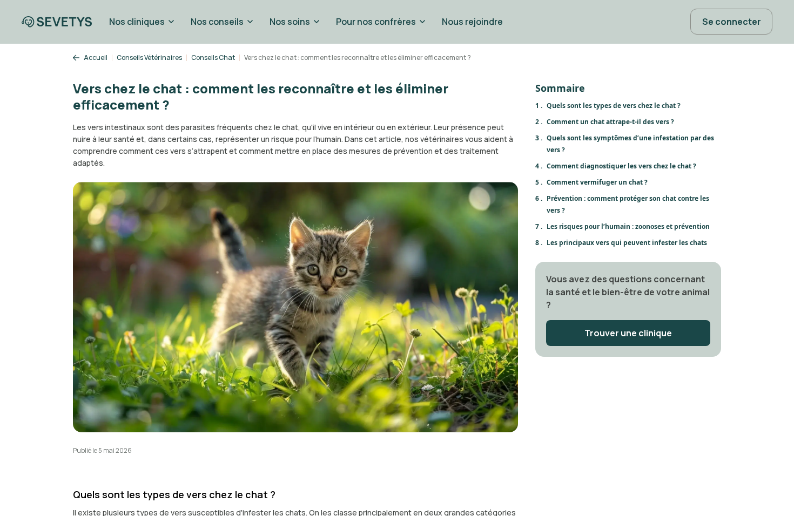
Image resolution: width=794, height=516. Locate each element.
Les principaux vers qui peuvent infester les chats (627, 242)
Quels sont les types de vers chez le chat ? (614, 105)
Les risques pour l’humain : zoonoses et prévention (628, 226)
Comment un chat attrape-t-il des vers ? (610, 121)
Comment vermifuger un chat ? (597, 182)
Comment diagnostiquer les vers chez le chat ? (621, 166)
